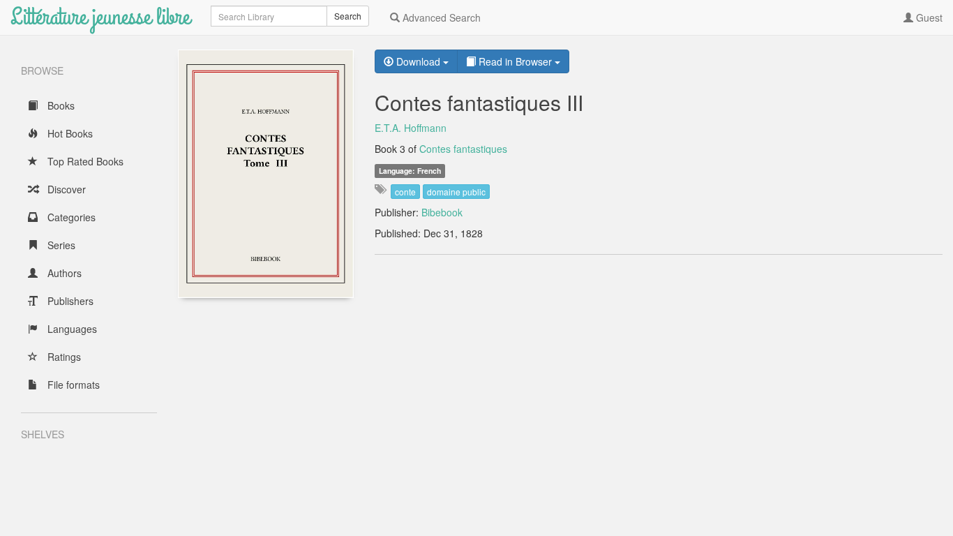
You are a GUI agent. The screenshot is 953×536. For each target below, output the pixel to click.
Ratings (63, 357)
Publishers (69, 301)
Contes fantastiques (463, 149)
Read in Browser (515, 61)
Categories (70, 217)
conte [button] (405, 192)
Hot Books (69, 133)
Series (60, 245)
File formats (72, 385)
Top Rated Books (84, 161)
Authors (63, 273)
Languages (71, 329)
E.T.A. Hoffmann (411, 128)
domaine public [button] (456, 192)
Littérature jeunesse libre (100, 17)
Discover (65, 189)
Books (60, 105)
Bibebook (442, 212)
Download (418, 61)
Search (347, 16)
